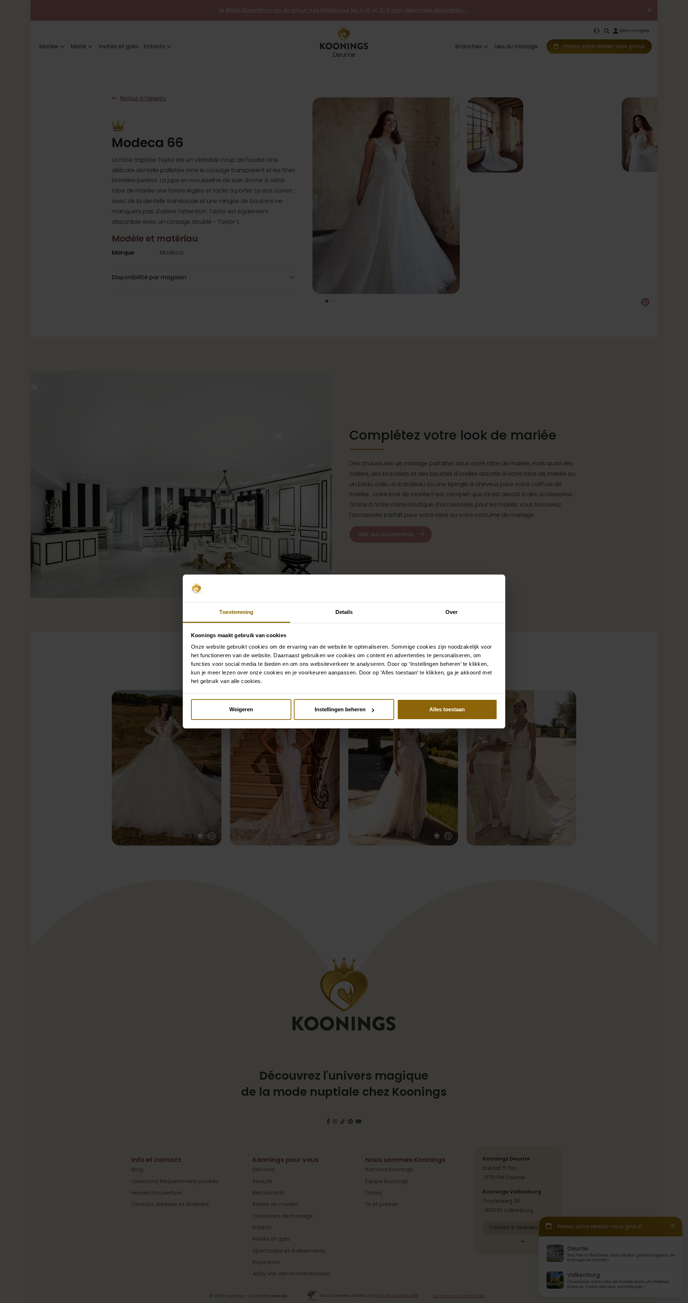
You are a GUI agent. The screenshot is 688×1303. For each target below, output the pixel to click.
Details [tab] (344, 612)
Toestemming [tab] (236, 612)
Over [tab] (451, 612)
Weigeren (241, 709)
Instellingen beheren (340, 709)
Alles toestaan (447, 709)
